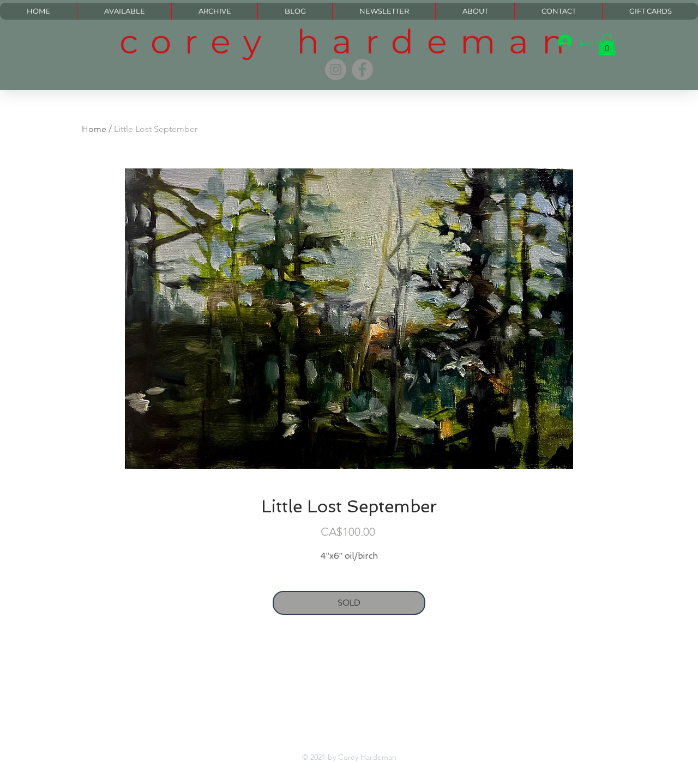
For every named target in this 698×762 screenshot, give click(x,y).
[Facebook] (362, 69)
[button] (607, 44)
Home (94, 129)
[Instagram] (335, 69)
